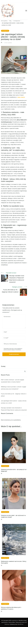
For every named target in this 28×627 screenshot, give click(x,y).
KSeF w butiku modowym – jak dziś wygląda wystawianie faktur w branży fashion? (12, 381)
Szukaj (3, 366)
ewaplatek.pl (14, 620)
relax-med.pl (21, 97)
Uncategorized (5, 30)
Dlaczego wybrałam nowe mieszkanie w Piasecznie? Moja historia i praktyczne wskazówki (14, 409)
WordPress (20, 624)
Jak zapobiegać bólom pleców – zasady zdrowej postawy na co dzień (13, 402)
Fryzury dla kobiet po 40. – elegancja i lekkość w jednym (13, 395)
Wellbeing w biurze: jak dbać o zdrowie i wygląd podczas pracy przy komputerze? (13, 388)
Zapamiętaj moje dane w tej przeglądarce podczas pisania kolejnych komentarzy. (13, 349)
